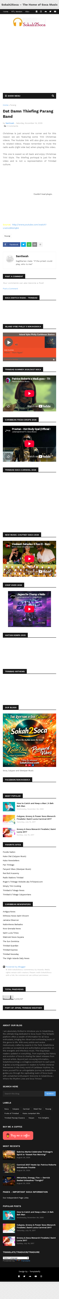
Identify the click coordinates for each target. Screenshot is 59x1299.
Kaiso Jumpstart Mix (31, 1113)
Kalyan (31, 1118)
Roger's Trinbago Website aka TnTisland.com (23, 882)
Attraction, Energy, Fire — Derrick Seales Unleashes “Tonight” (33, 1178)
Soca (6, 1109)
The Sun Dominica (11, 941)
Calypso (15, 1109)
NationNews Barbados (13, 924)
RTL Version (16, 11)
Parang (13, 105)
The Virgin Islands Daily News (16, 958)
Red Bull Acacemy (11, 873)
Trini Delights (43, 1118)
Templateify (35, 1271)
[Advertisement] (29, 59)
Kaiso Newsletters (11, 860)
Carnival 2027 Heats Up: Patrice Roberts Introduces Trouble (36, 1166)
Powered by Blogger (16, 967)
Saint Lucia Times (11, 933)
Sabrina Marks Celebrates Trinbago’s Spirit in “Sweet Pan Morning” (35, 1153)
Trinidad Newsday (11, 954)
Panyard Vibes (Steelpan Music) (17, 869)
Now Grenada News (12, 929)
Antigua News (9, 912)
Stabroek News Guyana (13, 937)
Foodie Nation (9, 852)
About (28, 11)
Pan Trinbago (8, 865)
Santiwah (22, 256)
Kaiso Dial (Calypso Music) (14, 856)
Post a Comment (10, 289)
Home (5, 11)
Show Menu (14, 96)
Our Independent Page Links (15, 1198)
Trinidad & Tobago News (13, 890)
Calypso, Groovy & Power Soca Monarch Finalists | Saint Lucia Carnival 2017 (36, 817)
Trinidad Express (10, 950)
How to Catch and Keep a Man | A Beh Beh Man (35, 804)
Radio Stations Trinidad (13, 878)
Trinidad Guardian (10, 946)
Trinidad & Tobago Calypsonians (17, 894)
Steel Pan (38, 1109)
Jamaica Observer (11, 920)
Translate (25, 1260)
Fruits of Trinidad (11, 1113)
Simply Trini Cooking (12, 886)
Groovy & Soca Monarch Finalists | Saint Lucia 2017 (36, 830)
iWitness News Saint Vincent (16, 916)
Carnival (26, 1109)
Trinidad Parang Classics (14, 1118)
